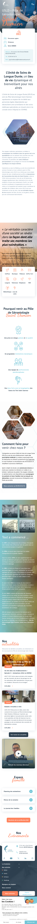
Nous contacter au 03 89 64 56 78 (14, 486)
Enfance (6, 877)
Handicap (6, 880)
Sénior (5, 870)
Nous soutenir (6, 888)
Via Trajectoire (30, 459)
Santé (5, 873)
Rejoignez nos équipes (9, 884)
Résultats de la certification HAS (18, 820)
